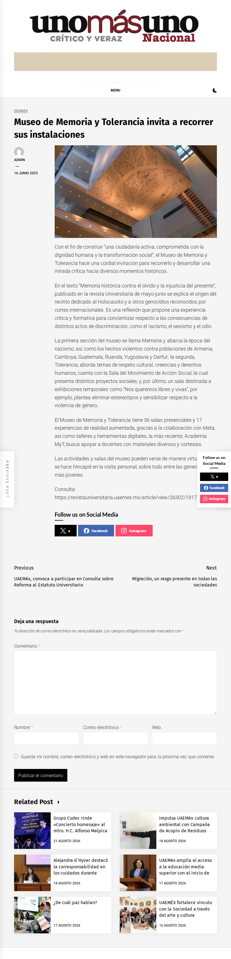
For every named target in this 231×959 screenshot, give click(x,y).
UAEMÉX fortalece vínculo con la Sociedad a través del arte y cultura (185, 909)
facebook (100, 530)
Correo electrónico (102, 727)
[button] (215, 91)
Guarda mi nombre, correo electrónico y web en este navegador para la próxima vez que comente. (118, 756)
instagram (137, 530)
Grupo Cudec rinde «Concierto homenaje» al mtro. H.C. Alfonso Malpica (80, 824)
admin (19, 160)
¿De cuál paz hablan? (75, 902)
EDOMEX (21, 111)
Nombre (23, 727)
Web (156, 727)
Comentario (27, 646)
